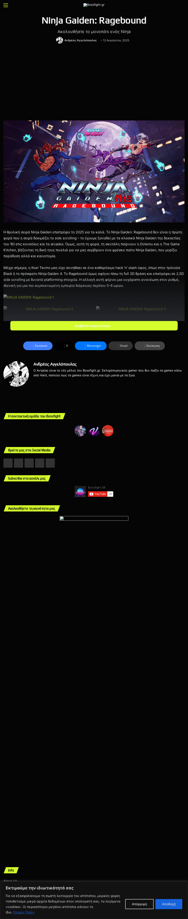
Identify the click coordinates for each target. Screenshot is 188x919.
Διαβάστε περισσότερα (93, 326)
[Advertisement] (94, 82)
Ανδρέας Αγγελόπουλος (80, 40)
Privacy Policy (23, 912)
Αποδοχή (169, 904)
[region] (94, 900)
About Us (10, 881)
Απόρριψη (139, 904)
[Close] (183, 885)
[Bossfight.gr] (94, 5)
